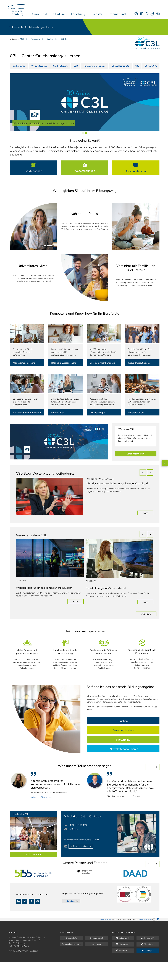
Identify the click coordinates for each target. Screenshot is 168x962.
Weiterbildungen (39, 66)
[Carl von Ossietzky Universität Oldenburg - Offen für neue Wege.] (16, 9)
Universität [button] (39, 14)
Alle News (146, 614)
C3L (137, 66)
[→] (150, 472)
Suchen (123, 721)
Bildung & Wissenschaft (63, 362)
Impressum (96, 944)
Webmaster (104, 919)
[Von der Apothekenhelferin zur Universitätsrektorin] (49, 496)
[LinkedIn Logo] (18, 901)
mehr (148, 512)
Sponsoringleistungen (71, 944)
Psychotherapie (97, 412)
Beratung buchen (123, 730)
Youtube (147, 944)
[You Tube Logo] (37, 901)
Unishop (148, 950)
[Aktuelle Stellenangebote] (33, 833)
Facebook (122, 950)
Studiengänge (19, 66)
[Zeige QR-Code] (157, 919)
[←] (143, 472)
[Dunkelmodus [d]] (141, 14)
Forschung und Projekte (94, 66)
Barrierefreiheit (96, 938)
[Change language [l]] (136, 14)
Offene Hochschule (120, 66)
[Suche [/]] (147, 14)
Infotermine (123, 740)
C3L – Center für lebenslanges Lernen (31, 27)
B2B (76, 66)
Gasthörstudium (60, 66)
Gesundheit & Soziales (139, 362)
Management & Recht (24, 362)
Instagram (122, 938)
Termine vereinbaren (82, 846)
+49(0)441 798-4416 (78, 825)
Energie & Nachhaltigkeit (102, 362)
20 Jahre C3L (151, 66)
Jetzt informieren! (136, 453)
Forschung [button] (78, 14)
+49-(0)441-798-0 (21, 946)
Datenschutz (71, 938)
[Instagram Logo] (24, 901)
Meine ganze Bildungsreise (41, 797)
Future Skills (57, 412)
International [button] (117, 14)
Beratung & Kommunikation (27, 412)
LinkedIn (148, 938)
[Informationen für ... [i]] (152, 14)
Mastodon (123, 944)
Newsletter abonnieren (124, 749)
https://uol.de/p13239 (144, 919)
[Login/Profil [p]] (158, 14)
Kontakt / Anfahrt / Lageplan (25, 951)
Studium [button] (59, 14)
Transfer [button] (97, 14)
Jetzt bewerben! (33, 854)
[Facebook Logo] (31, 901)
